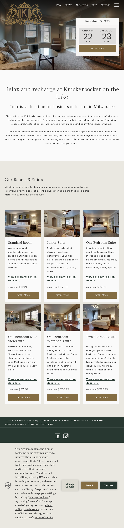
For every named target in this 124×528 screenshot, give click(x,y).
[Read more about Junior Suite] (62, 223)
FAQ (35, 420)
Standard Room (20, 242)
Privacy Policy (62, 420)
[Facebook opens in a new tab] (57, 435)
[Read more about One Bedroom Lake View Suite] (23, 317)
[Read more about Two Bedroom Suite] (101, 317)
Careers (46, 420)
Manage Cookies (15, 424)
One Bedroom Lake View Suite (22, 339)
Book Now (97, 48)
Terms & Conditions (40, 424)
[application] (62, 485)
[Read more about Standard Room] (23, 223)
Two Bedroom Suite (101, 337)
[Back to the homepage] (25, 13)
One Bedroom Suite (101, 242)
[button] (88, 36)
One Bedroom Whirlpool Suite (59, 339)
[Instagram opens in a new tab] (65, 435)
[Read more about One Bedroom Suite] (101, 223)
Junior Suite (56, 242)
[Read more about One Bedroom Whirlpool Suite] (62, 317)
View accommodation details (22, 278)
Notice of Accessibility (88, 420)
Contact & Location (18, 420)
